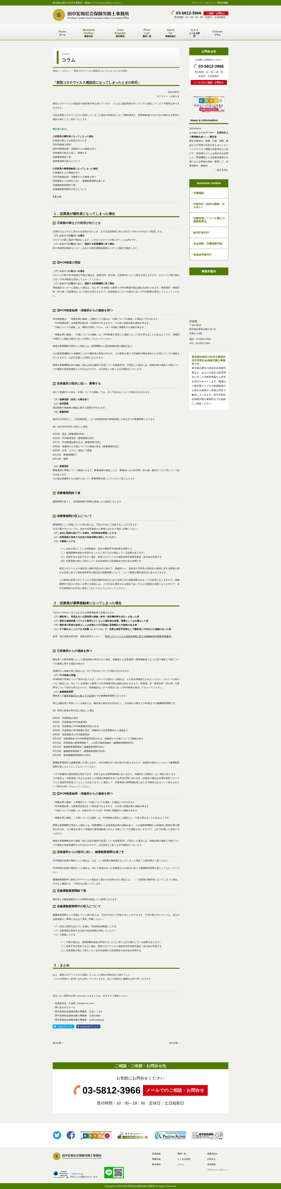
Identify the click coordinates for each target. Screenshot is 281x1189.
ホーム (62, 33)
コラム (217, 33)
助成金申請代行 (203, 254)
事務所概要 (222, 2)
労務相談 (199, 192)
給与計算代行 (201, 232)
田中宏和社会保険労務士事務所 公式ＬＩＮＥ (79, 1011)
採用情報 (211, 1164)
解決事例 (120, 32)
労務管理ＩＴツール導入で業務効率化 (209, 220)
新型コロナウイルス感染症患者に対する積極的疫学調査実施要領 (138, 636)
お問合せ (211, 1159)
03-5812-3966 (188, 13)
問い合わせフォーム (65, 1007)
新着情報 (156, 1154)
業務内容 (89, 32)
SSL (72, 1177)
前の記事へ (58, 1043)
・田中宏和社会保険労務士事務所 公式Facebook (78, 1020)
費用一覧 (147, 32)
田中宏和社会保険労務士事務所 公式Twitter (77, 1015)
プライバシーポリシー (203, 2)
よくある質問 (194, 33)
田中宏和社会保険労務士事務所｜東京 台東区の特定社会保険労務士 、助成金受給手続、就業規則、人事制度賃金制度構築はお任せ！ (91, 15)
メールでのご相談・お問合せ (209, 82)
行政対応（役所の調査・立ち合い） (209, 205)
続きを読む (222, 170)
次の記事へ (174, 1043)
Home (55, 71)
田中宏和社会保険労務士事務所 (139, 1186)
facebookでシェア (89, 1026)
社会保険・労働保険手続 (208, 243)
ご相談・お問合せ (216, 13)
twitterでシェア (65, 1026)
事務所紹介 (170, 32)
